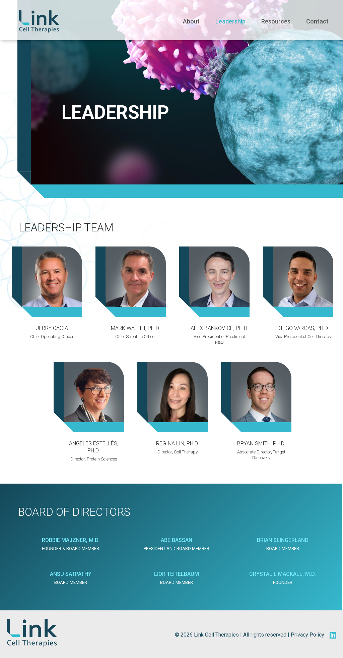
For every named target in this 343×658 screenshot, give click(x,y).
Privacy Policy (307, 635)
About (191, 21)
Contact (317, 21)
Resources (275, 21)
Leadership (230, 21)
